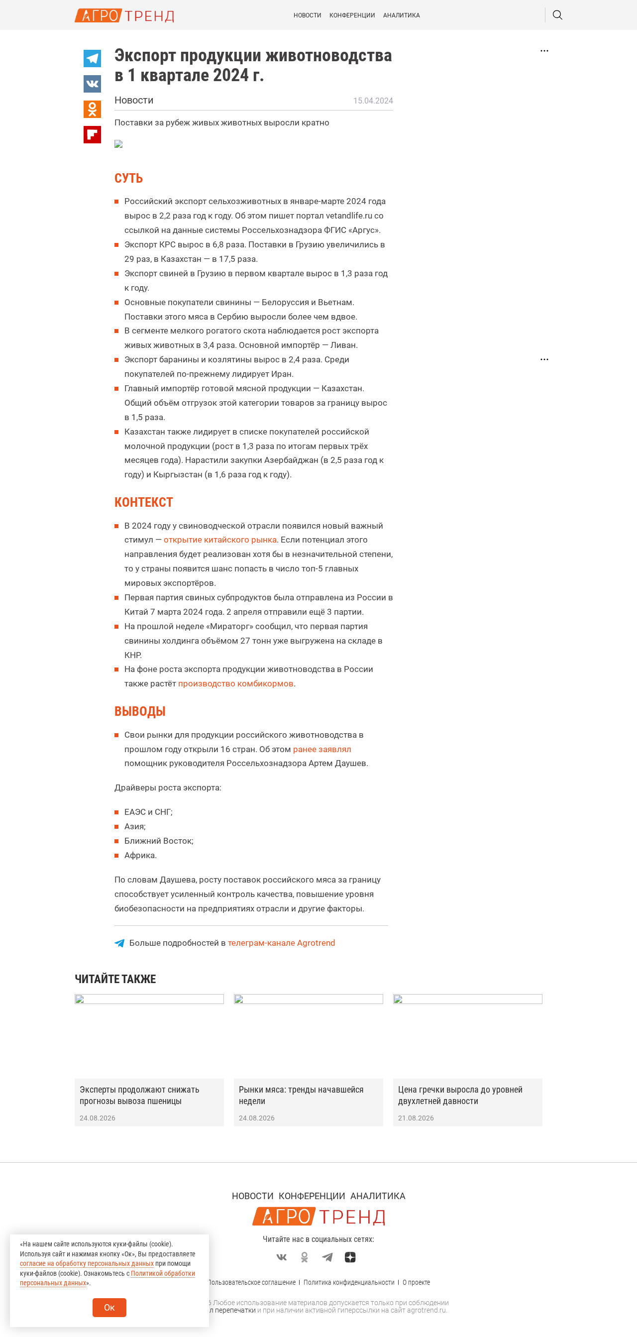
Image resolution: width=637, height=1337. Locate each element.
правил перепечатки (223, 1310)
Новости (307, 15)
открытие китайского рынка (220, 540)
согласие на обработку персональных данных (87, 1263)
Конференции (352, 15)
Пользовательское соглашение (251, 1282)
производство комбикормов (236, 683)
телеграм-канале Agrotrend (281, 943)
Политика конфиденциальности (349, 1282)
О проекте (416, 1282)
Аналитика (401, 15)
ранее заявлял (322, 749)
